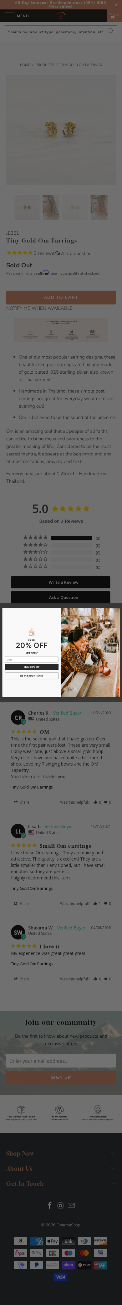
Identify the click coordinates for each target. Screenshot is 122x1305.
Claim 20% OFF (32, 667)
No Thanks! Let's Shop (31, 676)
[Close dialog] (116, 611)
